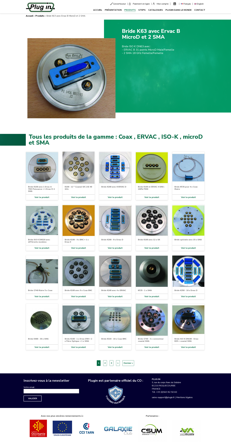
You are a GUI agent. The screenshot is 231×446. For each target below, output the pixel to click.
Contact (199, 10)
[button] (71, 78)
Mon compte (163, 4)
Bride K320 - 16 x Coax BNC (113, 339)
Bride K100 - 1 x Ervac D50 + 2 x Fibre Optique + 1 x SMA (78, 340)
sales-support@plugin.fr (163, 397)
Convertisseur (119, 4)
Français (187, 4)
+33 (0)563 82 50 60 (166, 392)
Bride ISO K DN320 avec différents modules (39, 240)
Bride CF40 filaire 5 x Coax (40, 290)
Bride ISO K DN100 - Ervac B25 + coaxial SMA (186, 340)
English (200, 4)
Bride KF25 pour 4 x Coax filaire (186, 188)
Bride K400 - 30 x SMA (38, 339)
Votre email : (29, 387)
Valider (32, 398)
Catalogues (155, 10)
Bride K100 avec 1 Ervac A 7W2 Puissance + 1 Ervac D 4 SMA (41, 189)
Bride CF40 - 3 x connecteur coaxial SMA (151, 340)
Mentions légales (184, 397)
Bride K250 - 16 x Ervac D (185, 290)
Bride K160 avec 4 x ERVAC (113, 290)
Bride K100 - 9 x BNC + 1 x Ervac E (77, 240)
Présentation (113, 10)
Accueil (97, 10)
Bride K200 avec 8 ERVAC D (113, 187)
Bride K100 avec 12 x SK (149, 239)
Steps (142, 10)
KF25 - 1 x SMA (145, 290)
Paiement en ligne (141, 4)
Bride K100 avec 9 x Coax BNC (78, 290)
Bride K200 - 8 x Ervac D (112, 239)
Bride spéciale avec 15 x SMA (188, 239)
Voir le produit (41, 197)
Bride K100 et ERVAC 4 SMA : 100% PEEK (151, 188)
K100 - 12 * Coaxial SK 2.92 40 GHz (78, 188)
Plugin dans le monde (178, 10)
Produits (130, 10)
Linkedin (175, 4)
